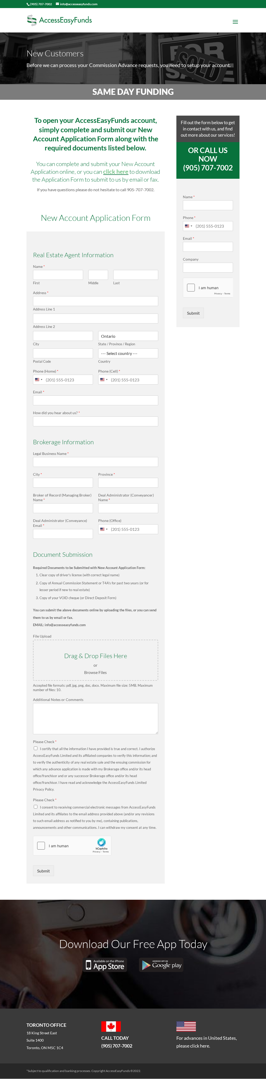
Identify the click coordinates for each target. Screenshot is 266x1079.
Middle (93, 283)
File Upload (42, 636)
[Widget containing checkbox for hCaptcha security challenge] (72, 846)
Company (190, 259)
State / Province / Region (116, 344)
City (36, 344)
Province (106, 474)
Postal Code (42, 361)
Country (104, 361)
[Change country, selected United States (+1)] (38, 380)
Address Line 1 (44, 309)
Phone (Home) (45, 371)
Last (116, 283)
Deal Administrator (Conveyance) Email (60, 522)
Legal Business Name (51, 453)
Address (41, 292)
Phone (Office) (109, 520)
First (36, 283)
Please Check (45, 741)
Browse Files (95, 672)
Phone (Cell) (109, 371)
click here (115, 171)
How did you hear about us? (56, 413)
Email (38, 392)
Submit (43, 870)
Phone (189, 217)
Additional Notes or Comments (58, 699)
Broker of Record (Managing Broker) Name (62, 497)
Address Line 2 (44, 327)
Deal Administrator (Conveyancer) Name (126, 497)
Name (39, 266)
